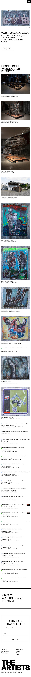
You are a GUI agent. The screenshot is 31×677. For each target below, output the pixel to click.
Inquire (7, 49)
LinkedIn (18, 654)
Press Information (5, 651)
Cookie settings (4, 652)
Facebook (18, 652)
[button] (29, 1)
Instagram (18, 651)
